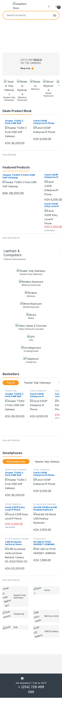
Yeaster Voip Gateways (37, 382)
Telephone (41, 390)
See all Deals (9, 154)
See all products (11, 237)
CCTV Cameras (12, 538)
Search (54, 15)
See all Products (11, 440)
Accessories (39, 504)
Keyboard (51, 504)
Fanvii (32, 390)
